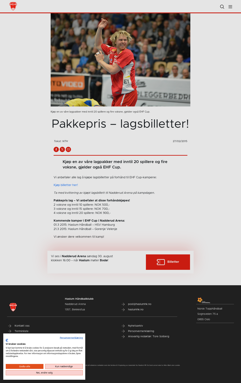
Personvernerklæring (71, 337)
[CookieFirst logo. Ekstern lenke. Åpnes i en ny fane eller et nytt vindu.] (7, 340)
